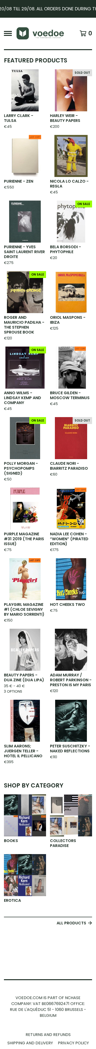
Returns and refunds (48, 1034)
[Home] (42, 33)
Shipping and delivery (30, 1043)
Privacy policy (73, 1043)
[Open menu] (8, 33)
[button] (48, 9)
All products (71, 923)
